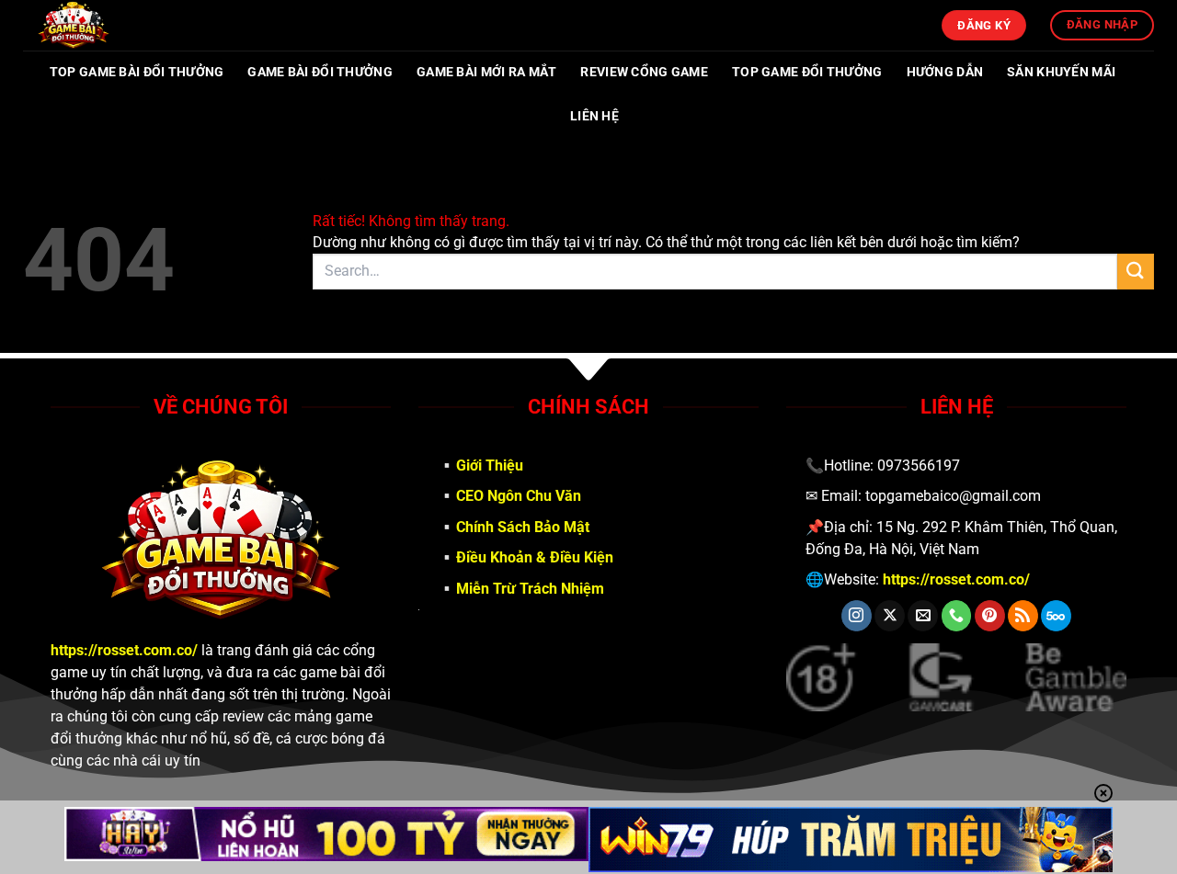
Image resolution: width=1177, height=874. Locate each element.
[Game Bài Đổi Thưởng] (115, 25)
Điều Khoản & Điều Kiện (534, 557)
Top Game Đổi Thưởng (807, 72)
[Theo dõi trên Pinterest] (990, 615)
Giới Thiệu (489, 465)
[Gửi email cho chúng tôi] (923, 615)
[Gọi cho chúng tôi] (957, 615)
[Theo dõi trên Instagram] (856, 615)
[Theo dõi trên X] (889, 615)
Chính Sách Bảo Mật (522, 527)
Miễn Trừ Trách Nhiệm (530, 588)
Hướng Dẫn (945, 72)
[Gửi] (1135, 271)
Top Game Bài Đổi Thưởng (137, 72)
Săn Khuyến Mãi (1061, 72)
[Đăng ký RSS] (1023, 615)
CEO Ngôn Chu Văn (518, 496)
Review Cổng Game (644, 72)
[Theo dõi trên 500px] (1056, 615)
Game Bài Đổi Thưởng (319, 72)
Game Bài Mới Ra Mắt (486, 72)
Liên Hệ (594, 116)
